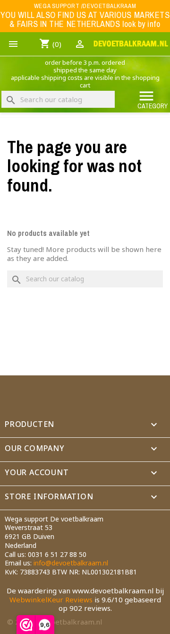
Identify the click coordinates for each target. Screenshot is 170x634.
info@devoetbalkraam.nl (71, 562)
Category (152, 99)
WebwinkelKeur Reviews (51, 599)
